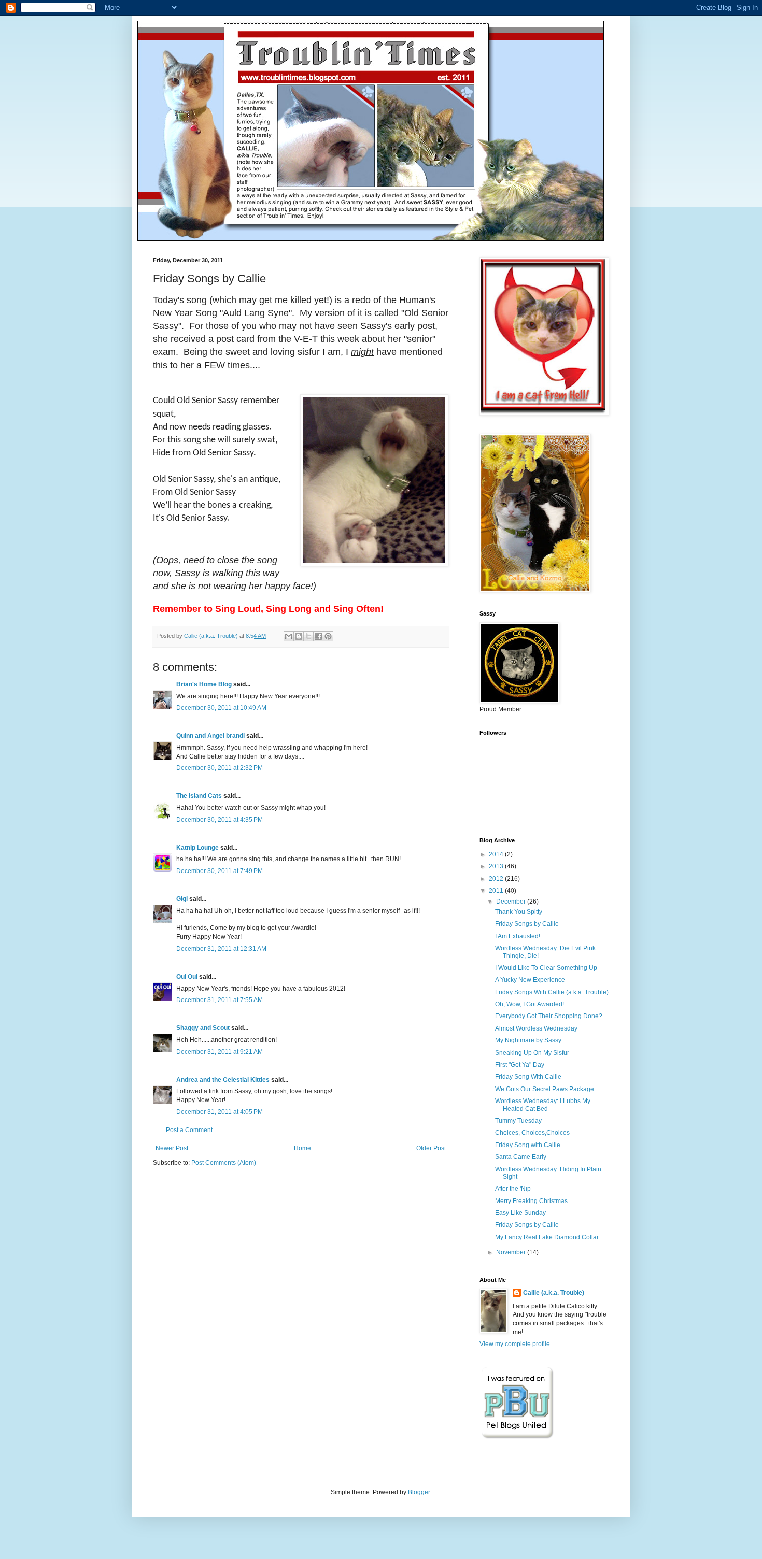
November (511, 1252)
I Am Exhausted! (517, 936)
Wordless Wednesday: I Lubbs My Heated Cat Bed (542, 1104)
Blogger (419, 1492)
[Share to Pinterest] (328, 636)
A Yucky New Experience (530, 979)
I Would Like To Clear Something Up (546, 967)
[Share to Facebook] (318, 636)
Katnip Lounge (197, 847)
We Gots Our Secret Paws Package (544, 1089)
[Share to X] (308, 636)
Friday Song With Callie (528, 1076)
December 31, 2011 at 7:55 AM (219, 1000)
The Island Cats (199, 795)
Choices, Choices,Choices (532, 1132)
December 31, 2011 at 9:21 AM (219, 1051)
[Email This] (289, 636)
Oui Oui (186, 976)
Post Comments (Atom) (223, 1162)
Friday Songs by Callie (527, 923)
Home (302, 1148)
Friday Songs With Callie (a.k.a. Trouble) (552, 992)
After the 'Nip (513, 1188)
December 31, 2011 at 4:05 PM (219, 1111)
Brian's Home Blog (204, 684)
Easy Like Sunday (520, 1213)
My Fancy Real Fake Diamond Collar (547, 1237)
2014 (497, 854)
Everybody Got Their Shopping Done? (548, 1016)
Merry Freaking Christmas (531, 1201)
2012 (497, 878)
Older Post (431, 1148)
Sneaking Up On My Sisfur (532, 1052)
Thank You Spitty (518, 912)
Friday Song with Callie (527, 1145)
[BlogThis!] (298, 636)
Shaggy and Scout (203, 1028)
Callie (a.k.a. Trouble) (553, 1292)
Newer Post (172, 1148)
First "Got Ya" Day (519, 1064)
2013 (497, 866)
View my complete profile (514, 1344)
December (511, 901)
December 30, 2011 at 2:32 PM (219, 767)
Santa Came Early (520, 1157)
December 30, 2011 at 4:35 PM (219, 819)
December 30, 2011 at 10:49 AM (221, 707)
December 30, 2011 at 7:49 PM (219, 871)
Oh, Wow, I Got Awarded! (529, 1004)
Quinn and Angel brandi (210, 735)
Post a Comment (189, 1130)
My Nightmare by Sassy (528, 1040)
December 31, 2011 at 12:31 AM (221, 948)
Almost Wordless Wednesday (536, 1028)
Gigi (182, 899)
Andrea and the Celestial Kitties (223, 1079)
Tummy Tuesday (518, 1120)
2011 (497, 890)
